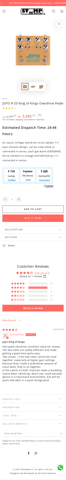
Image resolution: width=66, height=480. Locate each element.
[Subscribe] (62, 433)
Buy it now (33, 218)
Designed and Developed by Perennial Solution (33, 473)
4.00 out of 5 (42, 272)
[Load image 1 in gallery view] (25, 86)
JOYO (4, 99)
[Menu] (4, 11)
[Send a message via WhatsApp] (60, 468)
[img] (9, 329)
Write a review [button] (33, 308)
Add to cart (33, 209)
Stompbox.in (27, 469)
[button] (53, 11)
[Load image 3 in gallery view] (41, 86)
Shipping (19, 119)
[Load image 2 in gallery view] (33, 86)
